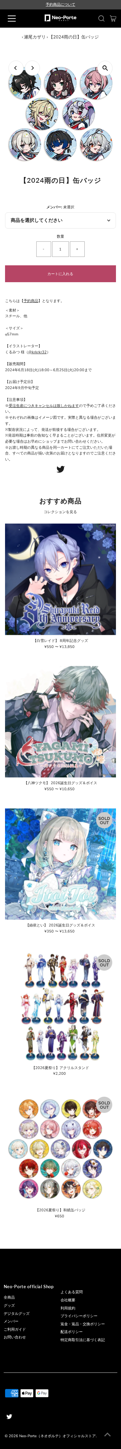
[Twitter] (60, 471)
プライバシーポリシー (79, 1316)
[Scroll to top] (107, 1435)
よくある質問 (72, 1292)
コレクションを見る (60, 511)
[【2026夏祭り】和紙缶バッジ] (60, 1149)
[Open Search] (101, 18)
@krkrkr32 (37, 352)
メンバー (11, 1321)
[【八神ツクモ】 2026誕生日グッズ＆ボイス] (60, 721)
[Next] (32, 68)
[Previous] (16, 68)
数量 (60, 236)
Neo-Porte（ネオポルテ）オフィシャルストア (57, 1436)
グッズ (9, 1305)
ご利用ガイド (15, 1329)
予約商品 (31, 300)
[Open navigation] (16, 18)
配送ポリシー (72, 1331)
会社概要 (68, 1300)
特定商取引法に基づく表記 (83, 1339)
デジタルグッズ (17, 1313)
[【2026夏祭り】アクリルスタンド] (60, 1006)
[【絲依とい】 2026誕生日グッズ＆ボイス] (60, 864)
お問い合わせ (15, 1337)
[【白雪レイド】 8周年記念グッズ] (60, 579)
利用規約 (68, 1308)
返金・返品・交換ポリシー (83, 1324)
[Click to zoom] (105, 68)
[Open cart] (113, 18)
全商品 (9, 1297)
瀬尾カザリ (35, 37)
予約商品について (60, 4)
